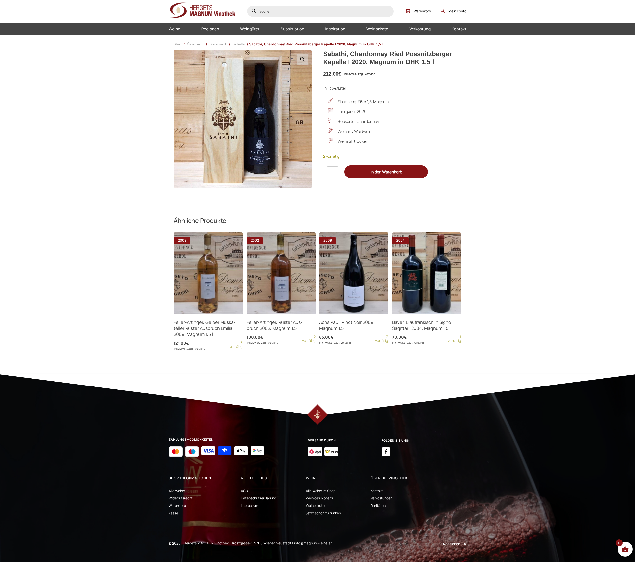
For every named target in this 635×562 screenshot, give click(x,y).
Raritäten (378, 505)
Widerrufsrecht (181, 498)
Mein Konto (457, 11)
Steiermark (218, 44)
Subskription (292, 29)
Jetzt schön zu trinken (323, 513)
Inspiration (335, 29)
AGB (244, 490)
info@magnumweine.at (313, 543)
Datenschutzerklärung (258, 498)
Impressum (249, 505)
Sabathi (238, 44)
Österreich (195, 44)
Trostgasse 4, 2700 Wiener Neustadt (261, 543)
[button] (302, 59)
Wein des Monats (319, 498)
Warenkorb (422, 11)
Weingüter (249, 29)
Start (177, 44)
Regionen (210, 29)
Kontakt (459, 29)
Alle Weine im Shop (320, 490)
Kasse (173, 513)
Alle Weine (177, 490)
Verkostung (420, 29)
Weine (174, 29)
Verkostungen (381, 498)
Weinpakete (377, 29)
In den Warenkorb (386, 172)
